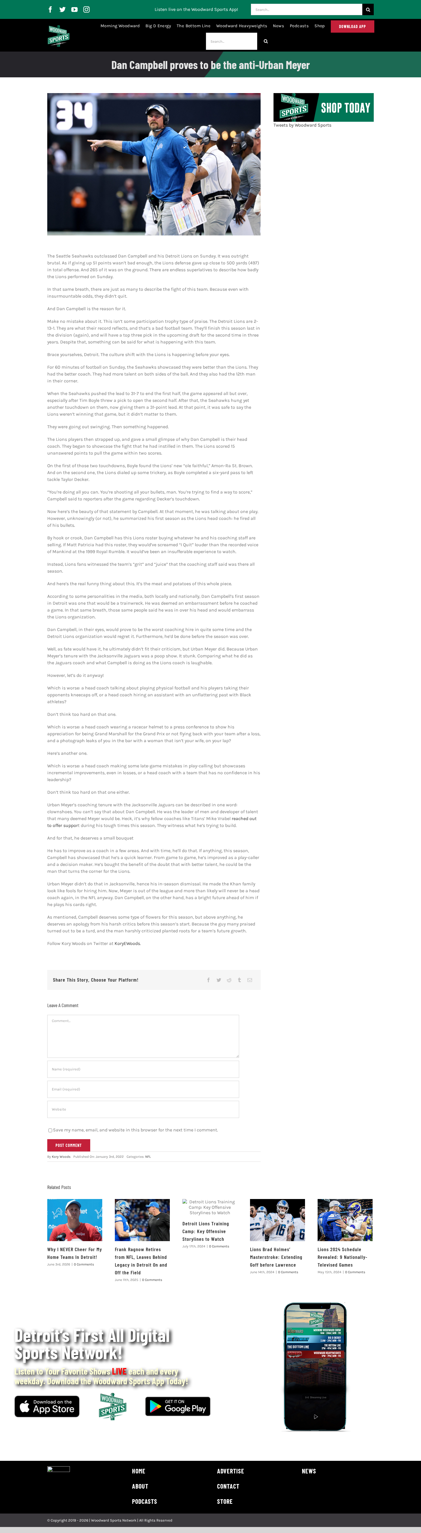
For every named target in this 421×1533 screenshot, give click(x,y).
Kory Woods (61, 1157)
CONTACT (228, 1486)
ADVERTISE (230, 1471)
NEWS (309, 1471)
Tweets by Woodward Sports (302, 125)
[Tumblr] (239, 980)
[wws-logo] (58, 27)
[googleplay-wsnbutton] (177, 1399)
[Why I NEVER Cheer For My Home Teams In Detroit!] (74, 1220)
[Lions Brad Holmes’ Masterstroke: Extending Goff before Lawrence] (277, 1220)
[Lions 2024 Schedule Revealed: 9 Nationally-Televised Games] (345, 1220)
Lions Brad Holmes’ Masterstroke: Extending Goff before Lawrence (276, 1257)
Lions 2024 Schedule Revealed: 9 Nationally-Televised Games (342, 1257)
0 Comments (84, 1264)
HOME (138, 1471)
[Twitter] (219, 980)
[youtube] (74, 9)
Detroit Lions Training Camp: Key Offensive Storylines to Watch (205, 1231)
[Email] (250, 980)
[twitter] (62, 9)
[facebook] (50, 9)
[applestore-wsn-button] (47, 1397)
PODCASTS (144, 1501)
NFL (148, 1157)
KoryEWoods (127, 943)
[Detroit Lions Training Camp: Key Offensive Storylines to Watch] (209, 1207)
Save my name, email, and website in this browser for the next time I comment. (135, 1130)
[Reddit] (229, 980)
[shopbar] (324, 95)
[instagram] (86, 9)
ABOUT (140, 1486)
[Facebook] (208, 980)
